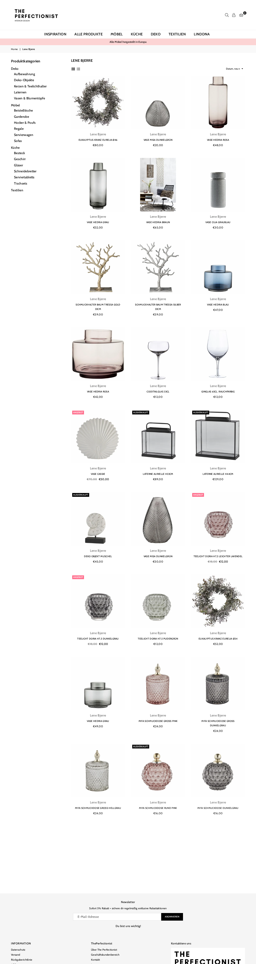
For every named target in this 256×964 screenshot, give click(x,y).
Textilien (177, 34)
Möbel (117, 34)
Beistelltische (23, 110)
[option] (128, 42)
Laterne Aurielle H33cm (158, 473)
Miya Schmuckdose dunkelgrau (218, 807)
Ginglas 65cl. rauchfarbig (218, 391)
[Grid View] (73, 69)
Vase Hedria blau (218, 304)
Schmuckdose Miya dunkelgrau (158, 890)
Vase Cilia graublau (217, 222)
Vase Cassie (98, 473)
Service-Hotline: (116, 41)
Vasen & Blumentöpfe (29, 98)
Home (14, 49)
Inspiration (55, 34)
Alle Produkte (88, 34)
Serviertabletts (24, 177)
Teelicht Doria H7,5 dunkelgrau (98, 638)
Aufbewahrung (24, 74)
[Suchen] (226, 15)
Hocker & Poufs (25, 123)
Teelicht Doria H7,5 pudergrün (158, 638)
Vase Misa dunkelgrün (158, 139)
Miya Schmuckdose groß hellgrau (98, 807)
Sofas (18, 141)
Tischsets (20, 183)
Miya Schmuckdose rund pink (158, 807)
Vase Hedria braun (158, 222)
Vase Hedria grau (98, 222)
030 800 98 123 (139, 41)
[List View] (78, 69)
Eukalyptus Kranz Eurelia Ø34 (218, 638)
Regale (19, 129)
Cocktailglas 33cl (158, 391)
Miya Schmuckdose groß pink (158, 721)
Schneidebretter (25, 171)
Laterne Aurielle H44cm (218, 473)
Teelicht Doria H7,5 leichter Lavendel (218, 556)
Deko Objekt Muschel (98, 556)
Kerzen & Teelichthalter (30, 86)
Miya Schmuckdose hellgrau (98, 890)
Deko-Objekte (24, 80)
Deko (156, 34)
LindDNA (202, 34)
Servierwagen (23, 135)
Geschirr (20, 159)
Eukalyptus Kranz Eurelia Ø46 (98, 139)
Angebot (78, 412)
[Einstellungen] (233, 15)
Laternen (20, 92)
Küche (137, 34)
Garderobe (21, 117)
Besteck (19, 153)
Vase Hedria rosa (218, 139)
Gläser (18, 165)
